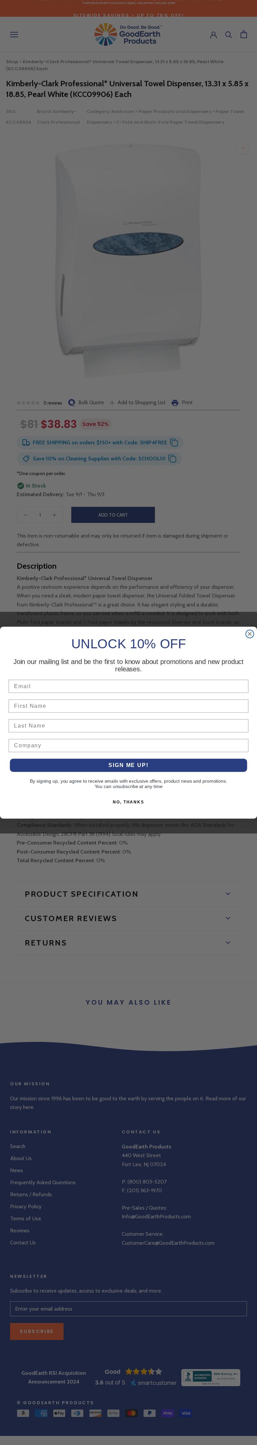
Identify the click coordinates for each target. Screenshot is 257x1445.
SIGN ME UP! (128, 765)
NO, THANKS (128, 802)
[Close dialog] (250, 634)
